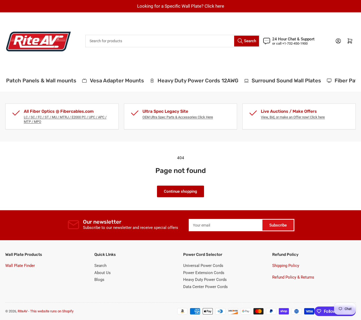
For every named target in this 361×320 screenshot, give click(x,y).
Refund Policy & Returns (293, 277)
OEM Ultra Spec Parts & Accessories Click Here (177, 117)
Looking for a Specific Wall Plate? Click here (180, 6)
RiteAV (22, 311)
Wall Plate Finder (20, 265)
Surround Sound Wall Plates (284, 80)
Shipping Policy (285, 265)
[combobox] (172, 41)
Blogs (99, 279)
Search (100, 265)
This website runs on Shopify (51, 311)
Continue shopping (180, 191)
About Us (102, 272)
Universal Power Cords (203, 265)
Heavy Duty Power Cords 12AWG (196, 80)
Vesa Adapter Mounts (115, 80)
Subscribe (278, 225)
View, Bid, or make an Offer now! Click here (293, 117)
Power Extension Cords (203, 272)
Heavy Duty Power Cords (205, 279)
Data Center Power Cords (205, 286)
